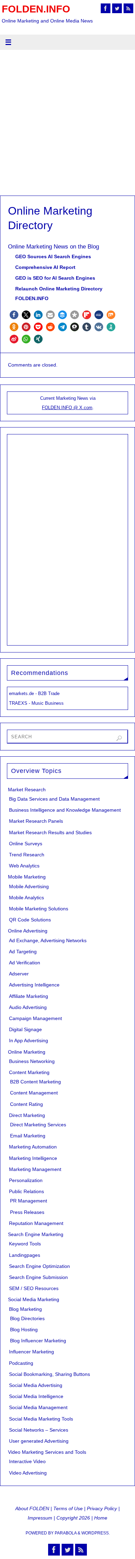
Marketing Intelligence (33, 1158)
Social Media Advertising (35, 1385)
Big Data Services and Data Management (54, 799)
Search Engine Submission (38, 1277)
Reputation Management (36, 1223)
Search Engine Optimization (39, 1266)
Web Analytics (24, 865)
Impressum (40, 1518)
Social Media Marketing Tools (41, 1419)
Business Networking (32, 1061)
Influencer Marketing (31, 1351)
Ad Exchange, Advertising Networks (48, 940)
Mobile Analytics (26, 897)
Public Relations (26, 1191)
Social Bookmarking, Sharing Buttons (49, 1374)
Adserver (19, 973)
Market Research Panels (36, 821)
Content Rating (26, 1104)
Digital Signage (25, 1029)
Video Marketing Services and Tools (47, 1452)
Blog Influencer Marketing (38, 1340)
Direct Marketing (27, 1115)
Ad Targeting (23, 951)
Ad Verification (24, 962)
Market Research (27, 789)
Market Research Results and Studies (50, 832)
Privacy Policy (102, 1508)
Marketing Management (35, 1169)
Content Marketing (29, 1072)
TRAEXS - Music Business (36, 703)
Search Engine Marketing (35, 1234)
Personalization (26, 1180)
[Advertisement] (67, 124)
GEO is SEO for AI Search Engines (55, 278)
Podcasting (21, 1363)
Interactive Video (27, 1461)
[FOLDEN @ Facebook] (105, 8)
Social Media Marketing (33, 1299)
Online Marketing (26, 1052)
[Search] (119, 738)
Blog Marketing (25, 1309)
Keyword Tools (25, 1243)
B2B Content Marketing (35, 1081)
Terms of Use (68, 1508)
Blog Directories (27, 1318)
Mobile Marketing (27, 877)
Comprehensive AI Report (45, 267)
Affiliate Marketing (28, 996)
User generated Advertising (39, 1441)
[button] (14, 314)
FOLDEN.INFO (36, 9)
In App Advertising (28, 1040)
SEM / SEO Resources (33, 1288)
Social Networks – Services (38, 1430)
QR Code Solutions (30, 919)
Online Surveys (25, 843)
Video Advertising (28, 1473)
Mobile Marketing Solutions (38, 908)
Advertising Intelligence (34, 985)
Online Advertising (27, 931)
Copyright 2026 (73, 1518)
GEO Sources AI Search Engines (53, 256)
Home (100, 1518)
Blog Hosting (24, 1329)
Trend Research (26, 854)
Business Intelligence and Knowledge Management (65, 810)
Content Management (34, 1093)
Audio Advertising (28, 1007)
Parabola (65, 1533)
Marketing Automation (33, 1147)
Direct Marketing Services (38, 1124)
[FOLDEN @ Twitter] (117, 8)
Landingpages (24, 1255)
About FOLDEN (32, 1508)
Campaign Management (35, 1018)
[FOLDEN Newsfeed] (128, 8)
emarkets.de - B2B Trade (34, 693)
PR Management (28, 1201)
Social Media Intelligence (36, 1396)
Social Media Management (38, 1407)
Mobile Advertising (29, 886)
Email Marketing (27, 1135)
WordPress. (95, 1533)
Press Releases (27, 1212)
